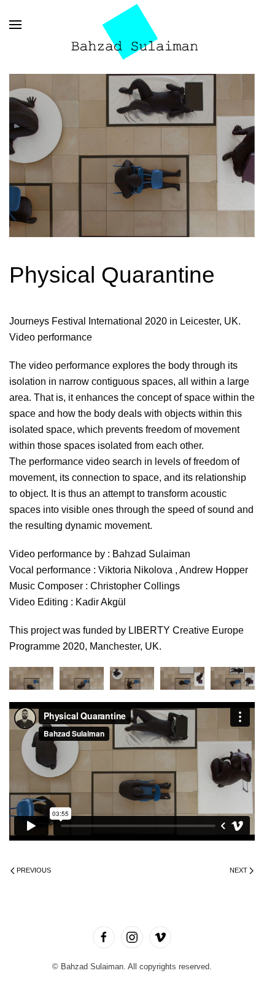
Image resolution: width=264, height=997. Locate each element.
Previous (34, 870)
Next (238, 870)
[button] (15, 24)
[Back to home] (132, 24)
